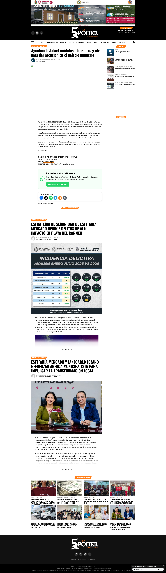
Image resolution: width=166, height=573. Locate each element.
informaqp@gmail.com (66, 164)
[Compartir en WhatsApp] (51, 198)
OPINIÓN (114, 42)
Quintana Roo (91, 559)
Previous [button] (33, 12)
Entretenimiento (104, 42)
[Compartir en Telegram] (55, 198)
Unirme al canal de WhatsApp (57, 184)
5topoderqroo (53, 159)
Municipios (63, 42)
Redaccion (42, 61)
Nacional (71, 42)
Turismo (95, 42)
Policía (89, 42)
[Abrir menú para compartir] (60, 198)
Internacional (80, 42)
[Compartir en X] (46, 198)
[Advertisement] (121, 103)
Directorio (122, 42)
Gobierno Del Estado (52, 42)
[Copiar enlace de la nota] (65, 198)
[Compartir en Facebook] (41, 198)
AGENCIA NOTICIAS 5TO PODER (48, 239)
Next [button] (132, 12)
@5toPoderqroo (48, 162)
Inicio (43, 42)
